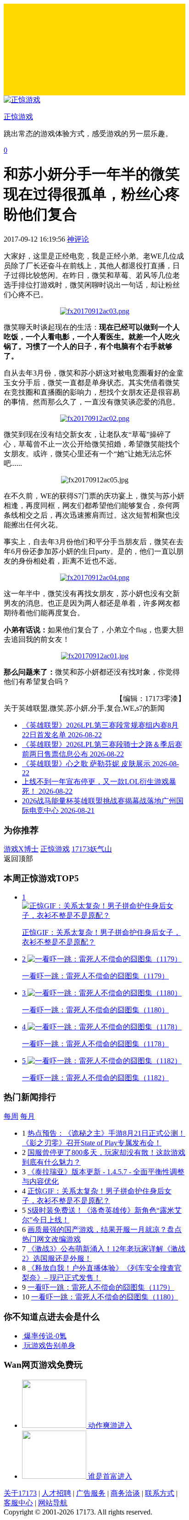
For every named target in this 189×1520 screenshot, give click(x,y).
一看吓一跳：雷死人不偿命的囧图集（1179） (101, 1287)
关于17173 (20, 1493)
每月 (27, 1116)
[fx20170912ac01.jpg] (94, 656)
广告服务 (91, 1493)
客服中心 (18, 1503)
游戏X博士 (21, 849)
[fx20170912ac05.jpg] (94, 311)
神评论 (78, 239)
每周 (11, 1116)
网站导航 (52, 1503)
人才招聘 (56, 1493)
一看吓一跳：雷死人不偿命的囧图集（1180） (104, 1297)
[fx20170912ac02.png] (94, 418)
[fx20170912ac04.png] (94, 577)
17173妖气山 (92, 849)
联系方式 (159, 1493)
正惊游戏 (55, 849)
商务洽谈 (125, 1493)
